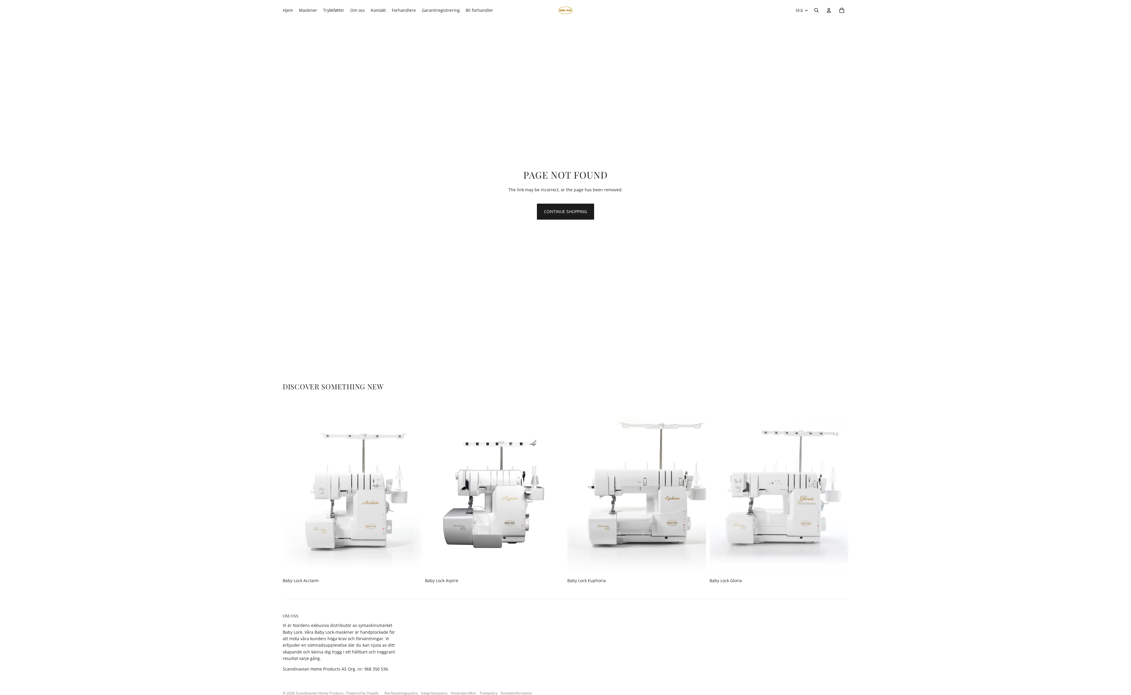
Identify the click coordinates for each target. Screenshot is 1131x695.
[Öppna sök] (816, 10)
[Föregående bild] (291, 488)
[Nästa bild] (412, 488)
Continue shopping (565, 211)
